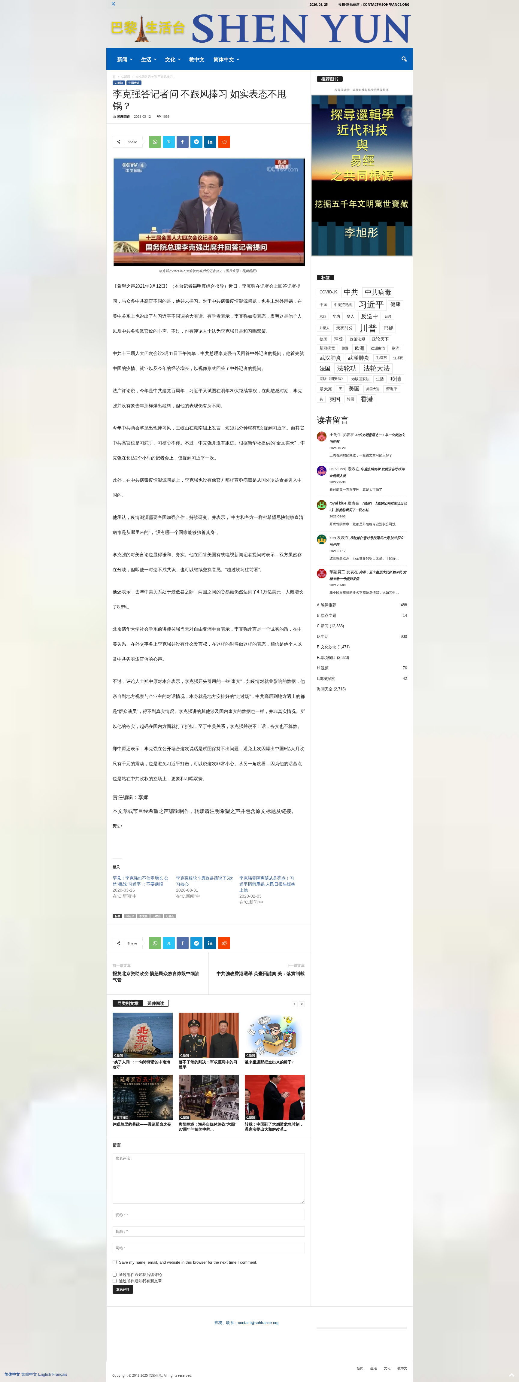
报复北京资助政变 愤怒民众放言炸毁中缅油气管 (156, 976)
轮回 (350, 399)
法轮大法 (376, 368)
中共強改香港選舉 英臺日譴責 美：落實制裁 (261, 973)
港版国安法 (360, 379)
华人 (350, 316)
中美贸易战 (343, 305)
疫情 (395, 379)
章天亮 (326, 388)
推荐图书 (329, 79)
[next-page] (302, 1004)
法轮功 (347, 368)
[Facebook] (183, 142)
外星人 (324, 328)
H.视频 (323, 668)
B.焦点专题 (326, 615)
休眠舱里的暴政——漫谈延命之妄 (142, 1124)
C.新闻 (125, 76)
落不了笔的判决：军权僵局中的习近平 (208, 1064)
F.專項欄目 (121, 1117)
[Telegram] (196, 142)
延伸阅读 (155, 1003)
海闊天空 (324, 689)
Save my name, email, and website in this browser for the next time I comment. (188, 1262)
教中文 (197, 59)
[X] (113, 4)
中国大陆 (134, 83)
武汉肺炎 (330, 358)
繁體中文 (29, 1374)
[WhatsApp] (155, 142)
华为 (336, 316)
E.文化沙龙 (326, 647)
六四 (323, 316)
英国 (334, 399)
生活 (146, 59)
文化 (170, 59)
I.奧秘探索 (326, 678)
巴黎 (388, 328)
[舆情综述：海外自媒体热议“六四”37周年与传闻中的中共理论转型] (209, 1097)
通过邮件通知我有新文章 (140, 1281)
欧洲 (359, 348)
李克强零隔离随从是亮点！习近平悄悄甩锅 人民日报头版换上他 (267, 884)
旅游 (345, 348)
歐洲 (395, 348)
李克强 (143, 916)
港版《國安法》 (332, 379)
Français (59, 1374)
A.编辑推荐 (326, 605)
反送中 (369, 316)
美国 (354, 389)
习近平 (130, 916)
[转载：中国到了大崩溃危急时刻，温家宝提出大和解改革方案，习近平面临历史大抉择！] (275, 1097)
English (44, 1374)
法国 (325, 368)
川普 (368, 328)
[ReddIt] (224, 142)
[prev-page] (295, 1004)
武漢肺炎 (358, 358)
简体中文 (224, 59)
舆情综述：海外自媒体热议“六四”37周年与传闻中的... (207, 1126)
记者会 (170, 916)
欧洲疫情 (378, 348)
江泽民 (398, 358)
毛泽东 (381, 358)
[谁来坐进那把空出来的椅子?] (275, 1035)
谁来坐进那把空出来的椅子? (269, 1062)
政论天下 (380, 339)
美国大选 (372, 389)
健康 (395, 304)
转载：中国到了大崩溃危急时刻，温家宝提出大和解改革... (274, 1126)
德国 (323, 339)
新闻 (122, 59)
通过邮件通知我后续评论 (140, 1274)
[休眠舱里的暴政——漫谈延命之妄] (143, 1097)
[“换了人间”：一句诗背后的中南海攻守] (143, 1035)
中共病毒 (378, 292)
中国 (323, 304)
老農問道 (123, 116)
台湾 (388, 316)
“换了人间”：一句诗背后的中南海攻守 (141, 1064)
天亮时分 (344, 328)
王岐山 (157, 916)
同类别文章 (127, 1003)
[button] (404, 59)
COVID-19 (328, 292)
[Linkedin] (210, 142)
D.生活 (323, 636)
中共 (351, 292)
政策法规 (357, 339)
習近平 (392, 388)
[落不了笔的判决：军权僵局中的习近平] (209, 1035)
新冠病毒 (327, 348)
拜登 (338, 338)
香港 (367, 399)
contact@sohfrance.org (258, 1322)
